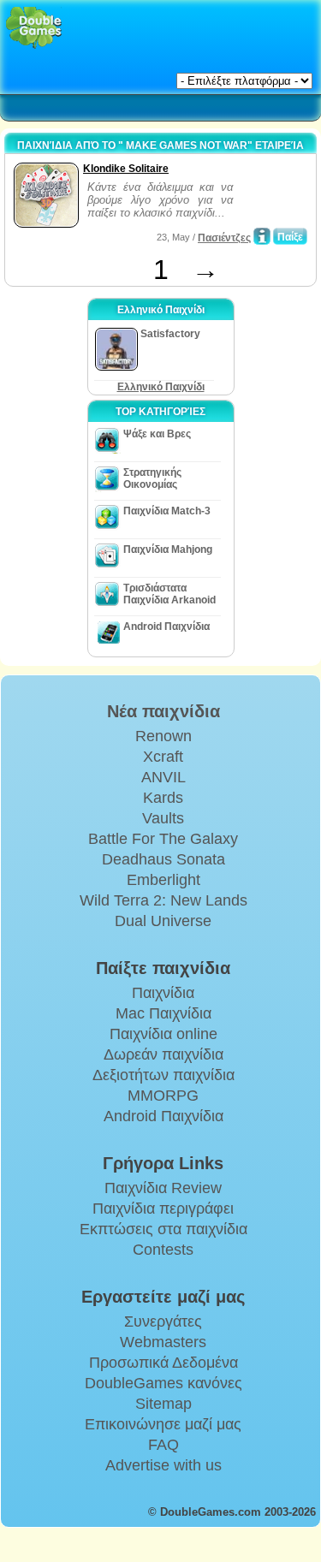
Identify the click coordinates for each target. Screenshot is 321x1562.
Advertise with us (163, 1465)
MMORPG (163, 1095)
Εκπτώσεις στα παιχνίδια (163, 1229)
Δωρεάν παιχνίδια (163, 1054)
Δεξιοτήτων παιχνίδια (163, 1075)
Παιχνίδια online (163, 1033)
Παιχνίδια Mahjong (167, 549)
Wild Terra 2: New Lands (163, 900)
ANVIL (163, 777)
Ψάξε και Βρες (157, 434)
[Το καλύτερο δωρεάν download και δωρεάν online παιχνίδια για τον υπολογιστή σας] (34, 28)
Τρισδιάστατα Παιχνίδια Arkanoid (169, 594)
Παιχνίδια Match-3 (167, 511)
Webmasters (163, 1342)
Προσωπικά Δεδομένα (163, 1362)
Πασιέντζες (224, 238)
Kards (163, 797)
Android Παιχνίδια (166, 627)
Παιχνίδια (163, 992)
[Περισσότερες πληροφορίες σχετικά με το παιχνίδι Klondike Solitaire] (261, 236)
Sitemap (163, 1403)
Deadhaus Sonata (163, 859)
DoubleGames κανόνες (163, 1383)
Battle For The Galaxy (163, 838)
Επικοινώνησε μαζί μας (163, 1424)
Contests (163, 1249)
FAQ (163, 1444)
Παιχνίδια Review (163, 1188)
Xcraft (163, 756)
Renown (163, 736)
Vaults (163, 818)
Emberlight (163, 879)
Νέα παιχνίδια (163, 711)
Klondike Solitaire (126, 169)
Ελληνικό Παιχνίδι (161, 387)
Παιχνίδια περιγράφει (163, 1208)
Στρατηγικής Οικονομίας (152, 478)
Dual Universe (163, 920)
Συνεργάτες (163, 1321)
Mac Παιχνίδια (163, 1013)
